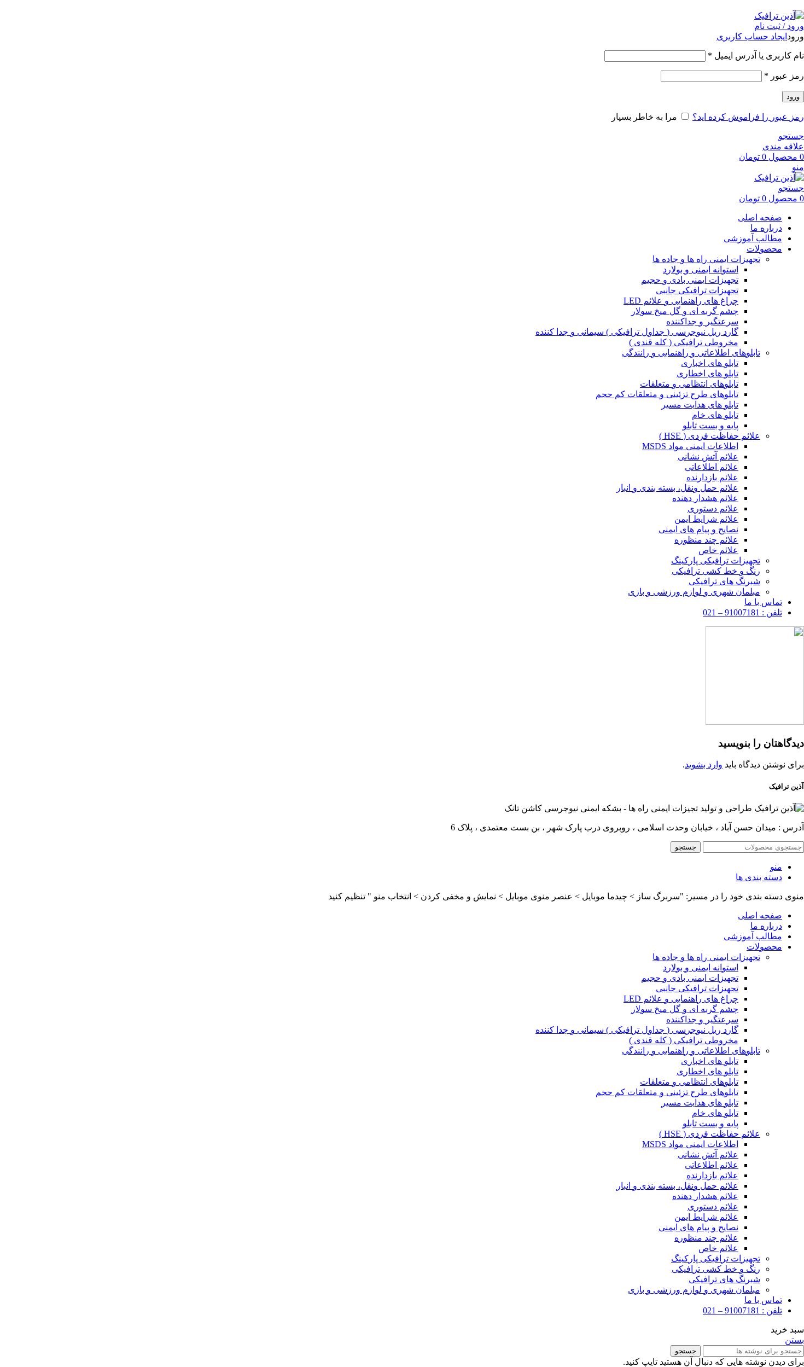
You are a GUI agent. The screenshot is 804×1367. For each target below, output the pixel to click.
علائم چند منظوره (706, 539)
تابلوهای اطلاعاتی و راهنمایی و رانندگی (691, 352)
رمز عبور (784, 75)
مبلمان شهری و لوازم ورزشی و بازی (694, 591)
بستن (794, 1340)
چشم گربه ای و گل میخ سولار (684, 311)
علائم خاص (718, 550)
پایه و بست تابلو (710, 425)
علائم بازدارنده (712, 477)
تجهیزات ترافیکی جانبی (697, 290)
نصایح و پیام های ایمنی (698, 529)
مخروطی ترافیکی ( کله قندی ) (683, 342)
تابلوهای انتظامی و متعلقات (689, 383)
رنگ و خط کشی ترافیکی (716, 570)
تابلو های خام (715, 415)
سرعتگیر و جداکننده (702, 321)
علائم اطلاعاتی (711, 467)
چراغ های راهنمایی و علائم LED (681, 300)
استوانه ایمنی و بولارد (700, 269)
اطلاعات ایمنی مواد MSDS (690, 446)
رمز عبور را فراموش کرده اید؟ (748, 116)
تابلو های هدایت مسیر (699, 404)
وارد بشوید (704, 764)
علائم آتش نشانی (708, 456)
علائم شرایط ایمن (706, 518)
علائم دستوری (713, 508)
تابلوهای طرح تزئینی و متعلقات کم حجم (667, 394)
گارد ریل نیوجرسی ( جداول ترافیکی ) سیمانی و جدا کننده (636, 331)
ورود (793, 96)
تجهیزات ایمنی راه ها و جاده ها (706, 259)
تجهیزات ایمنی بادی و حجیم (689, 279)
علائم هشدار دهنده (705, 498)
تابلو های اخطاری (707, 373)
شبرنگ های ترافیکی (724, 581)
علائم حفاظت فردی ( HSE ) (709, 435)
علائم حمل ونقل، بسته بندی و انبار (677, 487)
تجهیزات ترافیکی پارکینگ (715, 560)
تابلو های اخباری (709, 363)
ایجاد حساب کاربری (751, 36)
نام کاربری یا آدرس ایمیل (756, 55)
